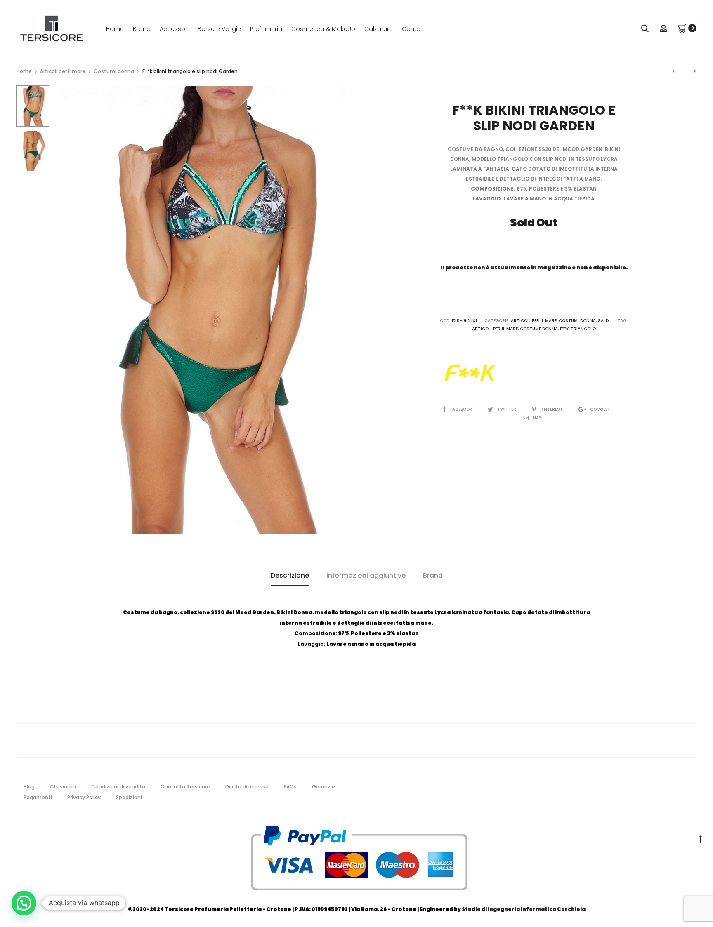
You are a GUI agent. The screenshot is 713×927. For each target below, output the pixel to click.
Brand (142, 29)
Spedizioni (129, 797)
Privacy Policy (84, 797)
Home (115, 29)
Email (539, 417)
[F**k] (470, 372)
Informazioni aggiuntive (366, 575)
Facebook (461, 409)
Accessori (174, 29)
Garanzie (323, 786)
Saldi (604, 321)
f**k (564, 329)
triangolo (583, 329)
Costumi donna (114, 71)
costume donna (539, 329)
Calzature (378, 29)
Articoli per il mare (62, 71)
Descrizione (290, 575)
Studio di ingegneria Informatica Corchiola (524, 909)
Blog (29, 786)
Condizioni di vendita (118, 786)
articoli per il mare (495, 329)
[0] (682, 27)
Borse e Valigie (219, 29)
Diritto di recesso (247, 786)
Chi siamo (63, 786)
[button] (24, 903)
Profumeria (266, 29)
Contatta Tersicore (185, 786)
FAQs (290, 786)
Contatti (414, 29)
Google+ (600, 409)
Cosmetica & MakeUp (323, 29)
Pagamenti (38, 797)
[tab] (289, 575)
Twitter (507, 409)
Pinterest (552, 409)
